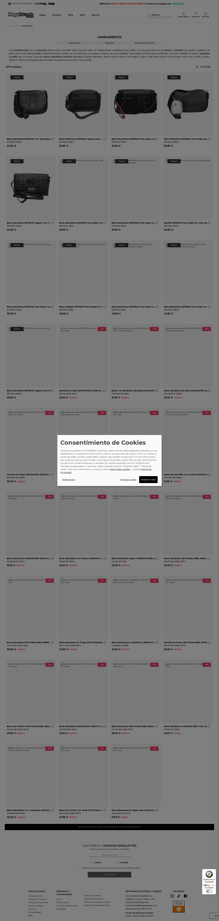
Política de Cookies (120, 469)
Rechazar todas (128, 479)
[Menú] (214, 871)
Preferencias (68, 479)
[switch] (209, 891)
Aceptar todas (148, 479)
